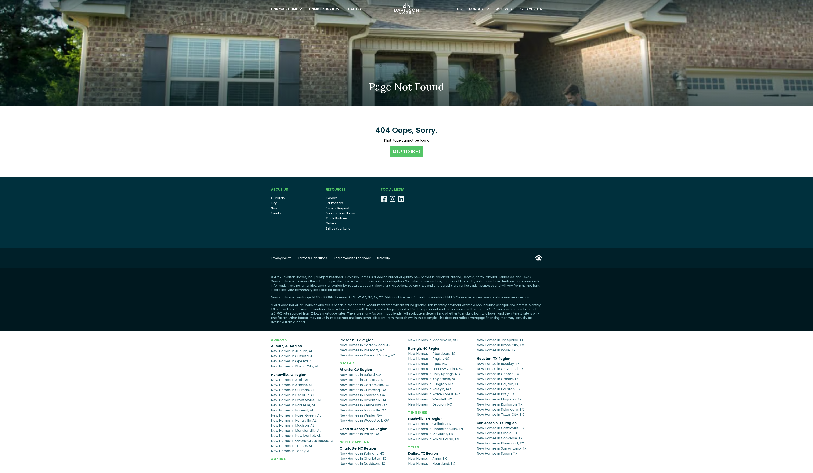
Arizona (278, 459)
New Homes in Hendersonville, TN (435, 428)
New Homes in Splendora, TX (500, 409)
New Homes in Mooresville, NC (433, 340)
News (275, 208)
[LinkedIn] (401, 198)
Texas (413, 447)
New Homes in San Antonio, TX (502, 448)
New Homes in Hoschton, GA (363, 400)
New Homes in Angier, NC (428, 358)
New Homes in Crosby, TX (498, 379)
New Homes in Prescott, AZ (362, 350)
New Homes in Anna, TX (427, 458)
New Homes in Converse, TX (500, 438)
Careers (331, 198)
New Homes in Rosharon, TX (500, 404)
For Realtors (334, 203)
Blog (458, 9)
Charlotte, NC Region (358, 448)
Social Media (392, 189)
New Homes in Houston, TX (498, 389)
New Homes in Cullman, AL (292, 390)
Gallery (354, 9)
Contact (477, 9)
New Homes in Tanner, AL (291, 445)
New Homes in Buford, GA (360, 374)
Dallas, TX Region (423, 453)
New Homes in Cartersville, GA (365, 384)
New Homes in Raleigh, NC (429, 389)
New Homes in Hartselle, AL (293, 405)
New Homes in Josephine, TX (500, 340)
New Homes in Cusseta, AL (292, 356)
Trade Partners (337, 218)
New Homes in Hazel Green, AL (296, 415)
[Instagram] (392, 198)
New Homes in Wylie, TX (496, 350)
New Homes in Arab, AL (290, 379)
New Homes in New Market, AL (296, 435)
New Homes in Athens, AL (291, 384)
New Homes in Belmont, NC (362, 453)
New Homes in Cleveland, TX (500, 368)
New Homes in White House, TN (433, 439)
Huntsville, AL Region (288, 374)
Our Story (278, 198)
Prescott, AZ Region (356, 340)
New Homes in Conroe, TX (498, 373)
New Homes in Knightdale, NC (432, 379)
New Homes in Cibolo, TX (497, 433)
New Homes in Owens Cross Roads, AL (302, 440)
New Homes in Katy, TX (495, 394)
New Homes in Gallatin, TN (429, 423)
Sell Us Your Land (338, 228)
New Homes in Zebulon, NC (430, 404)
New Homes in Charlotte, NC (363, 458)
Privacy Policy (281, 258)
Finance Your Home (325, 9)
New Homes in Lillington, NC (430, 384)
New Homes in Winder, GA (361, 415)
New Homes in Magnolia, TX (499, 399)
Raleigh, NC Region (424, 348)
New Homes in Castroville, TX (500, 428)
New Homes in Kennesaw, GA (363, 405)
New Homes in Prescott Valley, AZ (367, 355)
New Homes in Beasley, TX (498, 363)
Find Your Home (284, 9)
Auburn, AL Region (286, 346)
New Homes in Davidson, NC (362, 463)
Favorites (533, 9)
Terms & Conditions (312, 258)
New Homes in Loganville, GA (363, 410)
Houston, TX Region (493, 358)
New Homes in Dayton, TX (498, 384)
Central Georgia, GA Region (363, 428)
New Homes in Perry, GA (359, 434)
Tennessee (417, 412)
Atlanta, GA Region (356, 369)
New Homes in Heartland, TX (431, 463)
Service (507, 9)
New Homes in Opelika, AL (292, 361)
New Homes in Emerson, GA (362, 395)
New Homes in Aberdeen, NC (431, 353)
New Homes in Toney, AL (291, 450)
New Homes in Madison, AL (292, 425)
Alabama (279, 340)
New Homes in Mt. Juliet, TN (430, 434)
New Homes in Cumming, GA (363, 390)
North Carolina (354, 442)
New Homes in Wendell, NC (430, 399)
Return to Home (406, 151)
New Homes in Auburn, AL (291, 351)
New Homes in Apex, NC (427, 363)
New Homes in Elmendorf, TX (500, 443)
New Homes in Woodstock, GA (364, 420)
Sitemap (383, 258)
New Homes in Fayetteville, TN (296, 400)
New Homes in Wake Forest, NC (434, 394)
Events (276, 213)
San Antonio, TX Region (497, 423)
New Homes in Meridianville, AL (296, 430)
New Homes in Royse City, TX (500, 345)
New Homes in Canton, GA (361, 379)
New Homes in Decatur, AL (292, 395)
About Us (279, 189)
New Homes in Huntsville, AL (293, 420)
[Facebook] (384, 198)
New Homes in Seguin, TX (497, 453)
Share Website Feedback (352, 258)
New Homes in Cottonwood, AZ (365, 345)
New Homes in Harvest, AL (292, 410)
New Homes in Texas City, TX (500, 414)
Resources (336, 189)
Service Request (338, 208)
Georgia (347, 363)
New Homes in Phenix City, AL (295, 366)
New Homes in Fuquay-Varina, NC (435, 368)
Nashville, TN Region (425, 418)
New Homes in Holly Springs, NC (434, 373)
